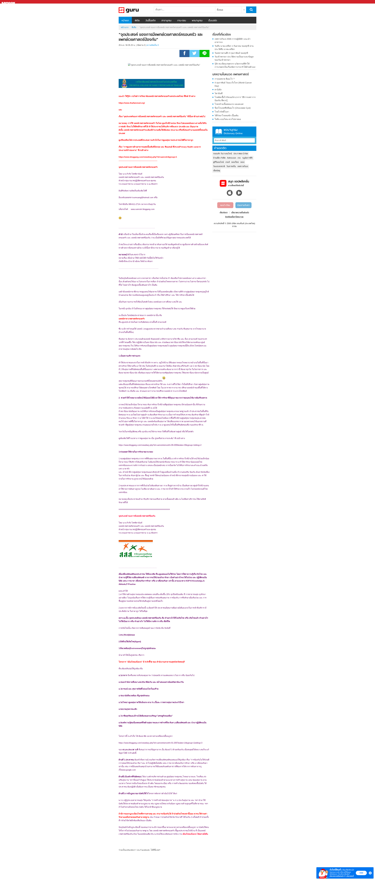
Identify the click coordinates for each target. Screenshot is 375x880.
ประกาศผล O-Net (240, 153)
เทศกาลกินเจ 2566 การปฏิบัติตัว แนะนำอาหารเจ (232, 40)
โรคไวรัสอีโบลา (222, 112)
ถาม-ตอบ (181, 21)
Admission (231, 158)
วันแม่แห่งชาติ (219, 166)
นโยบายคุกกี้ (350, 876)
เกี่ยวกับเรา (224, 212)
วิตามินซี (219, 93)
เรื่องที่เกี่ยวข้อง (221, 35)
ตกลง (361, 873)
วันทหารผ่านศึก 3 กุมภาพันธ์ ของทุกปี (231, 53)
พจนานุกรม (197, 21)
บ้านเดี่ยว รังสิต (219, 158)
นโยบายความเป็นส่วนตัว (337, 876)
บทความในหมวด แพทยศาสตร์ (230, 74)
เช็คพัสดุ (216, 171)
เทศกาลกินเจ (242, 166)
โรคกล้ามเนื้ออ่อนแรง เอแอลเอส (229, 104)
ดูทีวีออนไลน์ (218, 162)
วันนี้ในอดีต (150, 21)
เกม (239, 158)
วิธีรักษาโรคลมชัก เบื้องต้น (226, 115)
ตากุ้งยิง (218, 89)
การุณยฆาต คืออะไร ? (225, 79)
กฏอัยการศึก (247, 158)
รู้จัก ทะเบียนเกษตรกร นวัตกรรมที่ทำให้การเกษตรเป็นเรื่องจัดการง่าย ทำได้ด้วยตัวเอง (235, 65)
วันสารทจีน (231, 166)
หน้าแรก (125, 21)
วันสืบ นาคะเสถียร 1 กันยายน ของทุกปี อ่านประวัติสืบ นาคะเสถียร (234, 47)
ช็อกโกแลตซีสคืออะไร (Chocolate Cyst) (233, 108)
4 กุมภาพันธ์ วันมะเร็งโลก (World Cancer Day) (233, 84)
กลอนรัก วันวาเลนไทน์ (222, 153)
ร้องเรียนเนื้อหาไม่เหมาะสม (234, 217)
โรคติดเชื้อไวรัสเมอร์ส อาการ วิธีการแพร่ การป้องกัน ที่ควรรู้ (235, 99)
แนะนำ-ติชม (225, 205)
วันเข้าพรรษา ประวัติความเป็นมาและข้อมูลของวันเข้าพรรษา (234, 58)
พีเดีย (137, 21)
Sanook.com (8, 2)
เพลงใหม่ (235, 162)
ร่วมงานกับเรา (243, 205)
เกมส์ (227, 162)
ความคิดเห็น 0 (153, 45)
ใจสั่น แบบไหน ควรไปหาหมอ (228, 119)
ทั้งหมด (220, 10)
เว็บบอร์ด (212, 21)
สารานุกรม (166, 21)
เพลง (242, 162)
